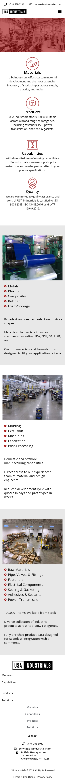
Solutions (8, 700)
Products (8, 693)
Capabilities (9, 682)
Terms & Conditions (24, 777)
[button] (59, 11)
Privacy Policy (44, 777)
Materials (8, 675)
